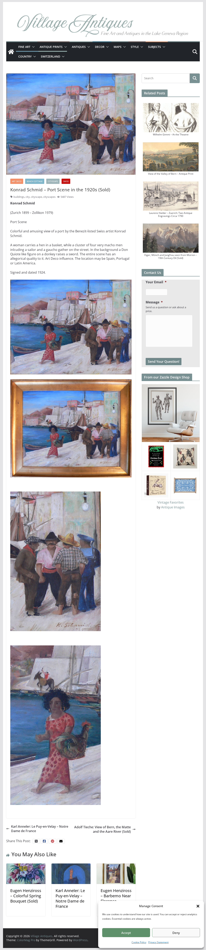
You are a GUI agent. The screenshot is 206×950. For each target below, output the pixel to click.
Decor (99, 47)
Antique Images (173, 507)
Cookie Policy (139, 942)
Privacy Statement (158, 942)
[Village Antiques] (103, 26)
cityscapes (49, 197)
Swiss (66, 181)
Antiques (79, 47)
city (28, 197)
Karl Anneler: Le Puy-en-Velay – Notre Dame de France (39, 828)
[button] (198, 906)
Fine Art (24, 47)
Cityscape (53, 181)
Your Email (156, 282)
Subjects (154, 47)
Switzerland (50, 56)
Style (135, 47)
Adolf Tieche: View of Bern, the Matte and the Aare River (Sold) (102, 829)
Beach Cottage (35, 181)
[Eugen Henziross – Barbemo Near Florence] (116, 873)
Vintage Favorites (171, 502)
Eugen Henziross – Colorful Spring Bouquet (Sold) (25, 896)
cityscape (36, 197)
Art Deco (17, 181)
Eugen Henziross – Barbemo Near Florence (116, 896)
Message (154, 302)
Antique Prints (51, 47)
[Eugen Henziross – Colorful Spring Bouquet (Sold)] (25, 873)
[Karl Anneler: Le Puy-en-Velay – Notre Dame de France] (71, 873)
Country (25, 56)
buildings (18, 197)
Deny (176, 933)
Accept (126, 933)
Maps (118, 47)
